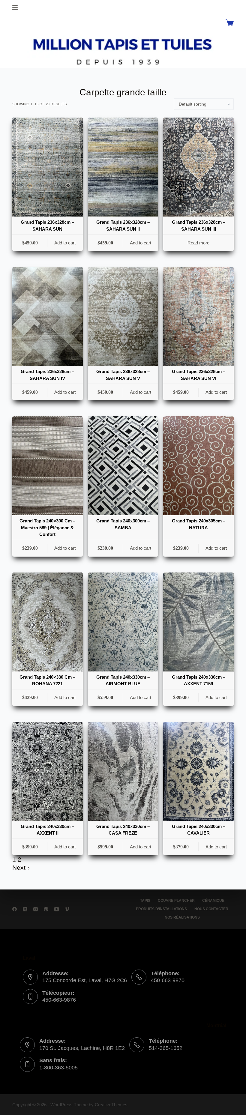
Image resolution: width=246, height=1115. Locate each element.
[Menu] (15, 7)
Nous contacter (211, 909)
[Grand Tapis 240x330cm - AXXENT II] (47, 771)
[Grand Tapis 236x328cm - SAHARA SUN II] (123, 167)
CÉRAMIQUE (213, 900)
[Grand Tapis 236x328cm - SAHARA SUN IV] (47, 316)
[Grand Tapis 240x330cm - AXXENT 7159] (198, 621)
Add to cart (65, 242)
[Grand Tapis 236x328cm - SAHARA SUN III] (198, 167)
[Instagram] (35, 909)
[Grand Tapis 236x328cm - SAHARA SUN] (47, 167)
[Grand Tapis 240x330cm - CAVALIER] (198, 771)
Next (19, 867)
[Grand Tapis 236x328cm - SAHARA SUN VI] (198, 316)
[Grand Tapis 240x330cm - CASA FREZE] (123, 771)
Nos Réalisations (182, 917)
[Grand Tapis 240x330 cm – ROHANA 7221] (47, 621)
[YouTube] (56, 909)
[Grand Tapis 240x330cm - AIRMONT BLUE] (123, 621)
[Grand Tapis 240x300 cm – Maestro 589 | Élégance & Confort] (47, 465)
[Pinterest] (46, 909)
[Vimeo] (67, 909)
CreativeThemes (111, 1104)
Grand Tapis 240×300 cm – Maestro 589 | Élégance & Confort (47, 527)
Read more (198, 242)
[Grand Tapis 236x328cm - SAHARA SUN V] (123, 316)
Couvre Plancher (176, 900)
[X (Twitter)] (25, 909)
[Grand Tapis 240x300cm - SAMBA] (123, 465)
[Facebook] (14, 909)
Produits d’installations (161, 909)
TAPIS (145, 900)
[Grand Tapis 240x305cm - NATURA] (198, 465)
